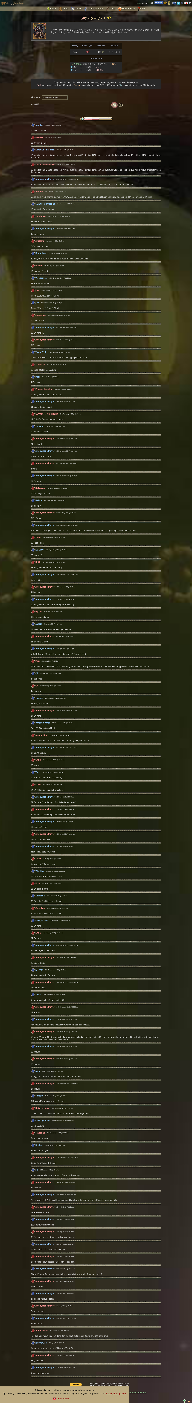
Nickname (35, 97)
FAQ (142, 9)
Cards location (95, 9)
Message (35, 104)
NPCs (112, 9)
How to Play (128, 9)
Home (53, 9)
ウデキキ (78, 64)
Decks (78, 9)
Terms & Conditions (136, 1393)
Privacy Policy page (116, 1393)
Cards (65, 9)
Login (139, 3)
